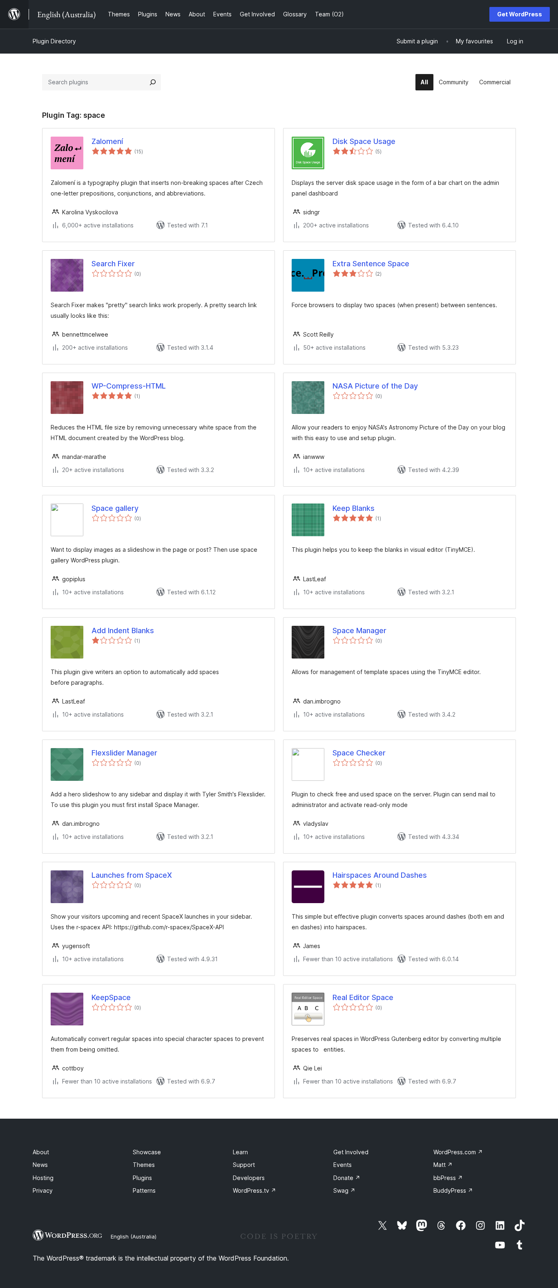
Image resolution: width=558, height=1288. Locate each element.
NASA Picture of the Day (375, 386)
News (40, 1164)
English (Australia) (133, 1236)
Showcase (147, 1152)
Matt (443, 1164)
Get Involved (350, 1152)
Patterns (144, 1190)
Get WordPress (519, 14)
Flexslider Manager (124, 753)
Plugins (142, 1177)
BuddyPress (453, 1190)
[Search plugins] (153, 82)
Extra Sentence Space (371, 263)
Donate (346, 1177)
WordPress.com (458, 1152)
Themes (144, 1164)
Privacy (43, 1190)
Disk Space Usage (364, 141)
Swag (344, 1190)
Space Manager (359, 630)
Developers (249, 1177)
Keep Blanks (354, 508)
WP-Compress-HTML (129, 386)
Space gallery (115, 508)
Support (244, 1164)
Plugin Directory (54, 41)
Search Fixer (113, 263)
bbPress (448, 1177)
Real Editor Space (363, 997)
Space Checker (359, 753)
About (41, 1152)
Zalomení (107, 141)
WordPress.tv (254, 1190)
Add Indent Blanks (123, 630)
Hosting (43, 1177)
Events (342, 1164)
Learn (240, 1152)
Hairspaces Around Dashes (380, 875)
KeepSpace (111, 997)
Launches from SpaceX (132, 875)
